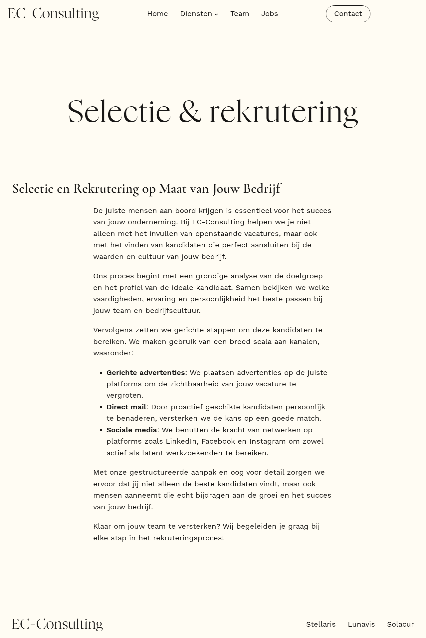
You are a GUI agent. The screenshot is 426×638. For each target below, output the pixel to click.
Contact (348, 13)
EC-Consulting (53, 14)
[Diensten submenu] (216, 14)
